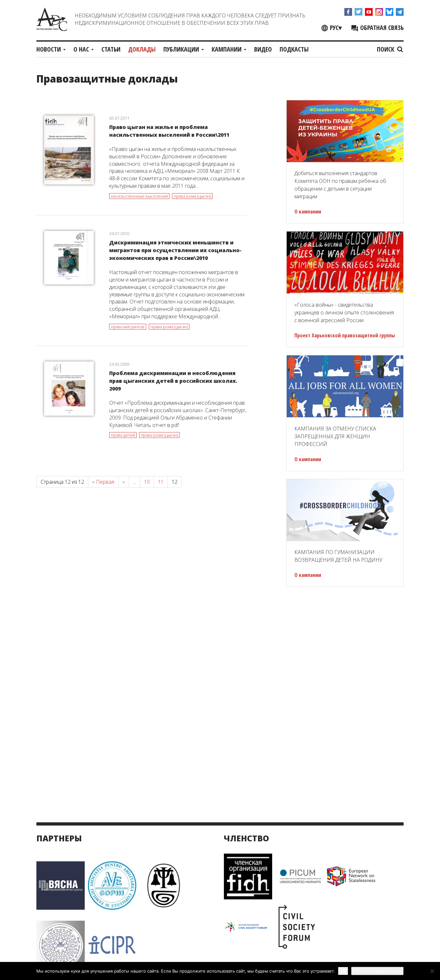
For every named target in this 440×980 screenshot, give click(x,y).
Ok (343, 971)
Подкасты (294, 49)
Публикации (182, 49)
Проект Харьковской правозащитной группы (344, 335)
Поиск (386, 49)
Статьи (110, 49)
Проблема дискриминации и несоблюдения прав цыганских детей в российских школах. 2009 (173, 381)
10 (147, 481)
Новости (49, 49)
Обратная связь (381, 27)
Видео (263, 49)
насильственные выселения (139, 196)
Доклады (142, 49)
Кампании (227, 49)
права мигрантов (128, 327)
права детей (123, 435)
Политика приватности (377, 971)
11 (161, 481)
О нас (82, 49)
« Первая (103, 481)
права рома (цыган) (192, 196)
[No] (432, 971)
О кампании (307, 211)
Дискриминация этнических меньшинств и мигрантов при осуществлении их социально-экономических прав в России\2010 (175, 250)
